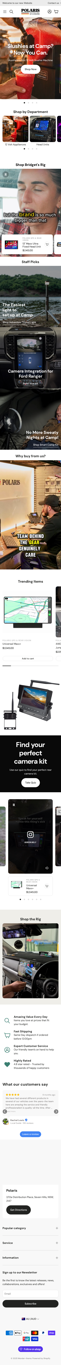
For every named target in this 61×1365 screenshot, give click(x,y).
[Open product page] (15, 129)
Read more (10, 1111)
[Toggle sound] (47, 868)
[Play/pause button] (6, 174)
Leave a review (30, 1134)
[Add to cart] (47, 244)
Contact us (15, 3)
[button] (5, 11)
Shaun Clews (17, 1120)
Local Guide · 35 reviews (21, 1123)
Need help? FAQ (47, 3)
